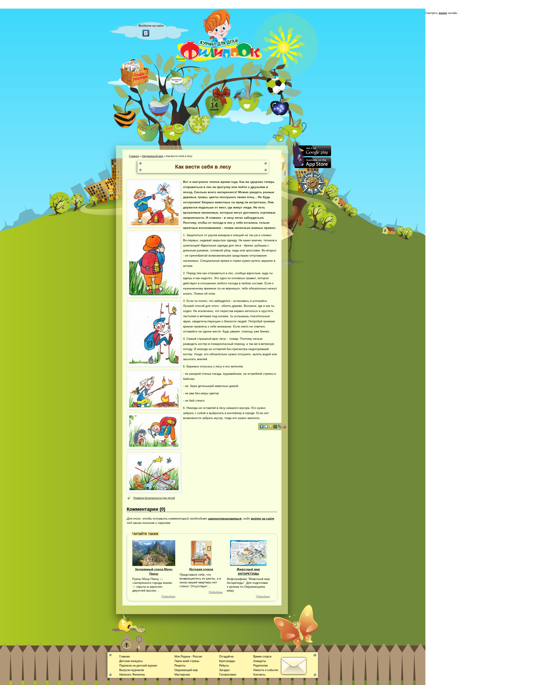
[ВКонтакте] (262, 426)
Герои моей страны (186, 661)
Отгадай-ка (226, 656)
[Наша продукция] (135, 72)
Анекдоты (259, 661)
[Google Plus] (284, 426)
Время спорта (262, 656)
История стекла (201, 569)
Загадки (224, 670)
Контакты (259, 674)
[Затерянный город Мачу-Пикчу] (153, 553)
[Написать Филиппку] (288, 231)
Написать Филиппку (132, 674)
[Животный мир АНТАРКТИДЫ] (248, 553)
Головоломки (227, 674)
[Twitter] (266, 426)
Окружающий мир (152, 156)
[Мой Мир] (275, 426)
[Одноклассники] (271, 426)
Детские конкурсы (131, 661)
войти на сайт (262, 518)
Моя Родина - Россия (188, 656)
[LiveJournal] (280, 426)
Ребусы (224, 665)
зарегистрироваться (224, 518)
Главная (134, 156)
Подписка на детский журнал (138, 665)
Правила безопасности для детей (154, 498)
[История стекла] (201, 553)
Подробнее (168, 596)
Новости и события (265, 670)
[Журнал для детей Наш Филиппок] (219, 35)
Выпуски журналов (131, 670)
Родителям (260, 665)
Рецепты (179, 665)
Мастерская (182, 674)
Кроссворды (227, 661)
